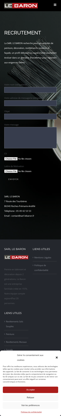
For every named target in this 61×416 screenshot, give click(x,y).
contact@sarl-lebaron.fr (22, 215)
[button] (56, 357)
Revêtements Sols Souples (14, 324)
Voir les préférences (30, 405)
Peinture (10, 334)
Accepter (30, 389)
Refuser (30, 397)
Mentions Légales (42, 257)
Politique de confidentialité (31, 412)
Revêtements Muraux (16, 341)
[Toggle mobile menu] (55, 4)
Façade (9, 349)
